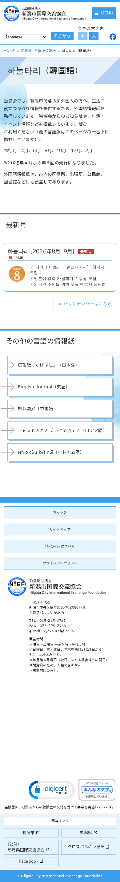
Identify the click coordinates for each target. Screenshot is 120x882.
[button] (52, 790)
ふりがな (62, 36)
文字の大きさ (91, 28)
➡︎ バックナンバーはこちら (85, 304)
